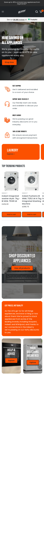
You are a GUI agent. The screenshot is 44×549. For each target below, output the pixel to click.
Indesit (4, 193)
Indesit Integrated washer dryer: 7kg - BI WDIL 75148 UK (11, 198)
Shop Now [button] (9, 62)
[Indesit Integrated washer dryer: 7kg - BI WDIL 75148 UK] (11, 181)
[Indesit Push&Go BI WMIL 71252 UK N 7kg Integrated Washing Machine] (31, 181)
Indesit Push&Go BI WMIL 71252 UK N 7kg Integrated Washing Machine (31, 200)
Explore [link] (10, 154)
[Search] (37, 11)
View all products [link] (22, 268)
